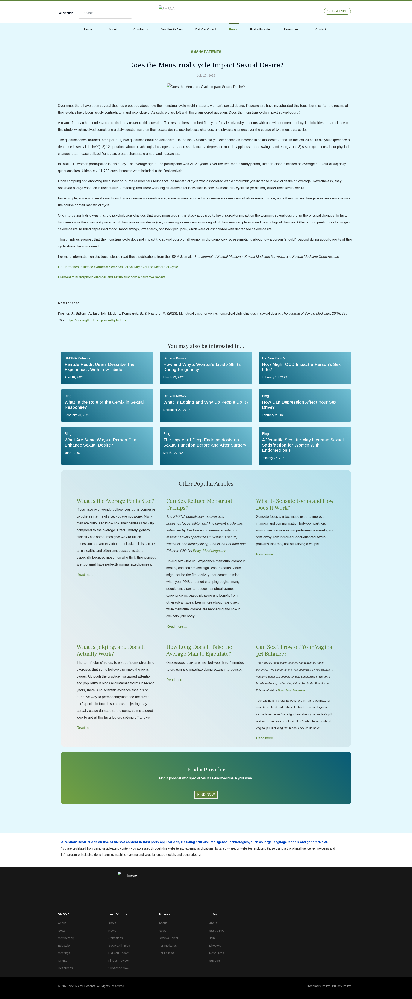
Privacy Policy (341, 986)
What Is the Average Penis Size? (115, 501)
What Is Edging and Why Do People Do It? (205, 402)
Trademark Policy (318, 986)
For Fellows (166, 953)
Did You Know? (205, 29)
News (233, 29)
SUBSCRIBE (337, 11)
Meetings (64, 953)
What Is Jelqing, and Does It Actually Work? (111, 650)
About (113, 29)
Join (212, 938)
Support (214, 960)
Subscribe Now (118, 968)
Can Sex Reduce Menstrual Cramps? (199, 504)
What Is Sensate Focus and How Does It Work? (295, 504)
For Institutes (168, 945)
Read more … (87, 574)
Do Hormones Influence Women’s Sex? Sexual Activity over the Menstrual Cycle (118, 267)
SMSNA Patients (206, 52)
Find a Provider (260, 29)
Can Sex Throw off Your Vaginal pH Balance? (295, 650)
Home (88, 29)
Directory (215, 945)
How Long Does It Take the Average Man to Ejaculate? (199, 650)
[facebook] (303, 11)
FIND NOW (206, 794)
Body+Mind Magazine (291, 690)
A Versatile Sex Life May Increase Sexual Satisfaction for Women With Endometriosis (303, 445)
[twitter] (312, 11)
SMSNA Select (168, 938)
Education (64, 945)
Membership (66, 938)
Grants (62, 960)
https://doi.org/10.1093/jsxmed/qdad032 (96, 320)
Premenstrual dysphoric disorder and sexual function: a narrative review (111, 277)
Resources (291, 29)
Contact (320, 29)
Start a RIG (216, 930)
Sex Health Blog (172, 29)
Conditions (140, 29)
